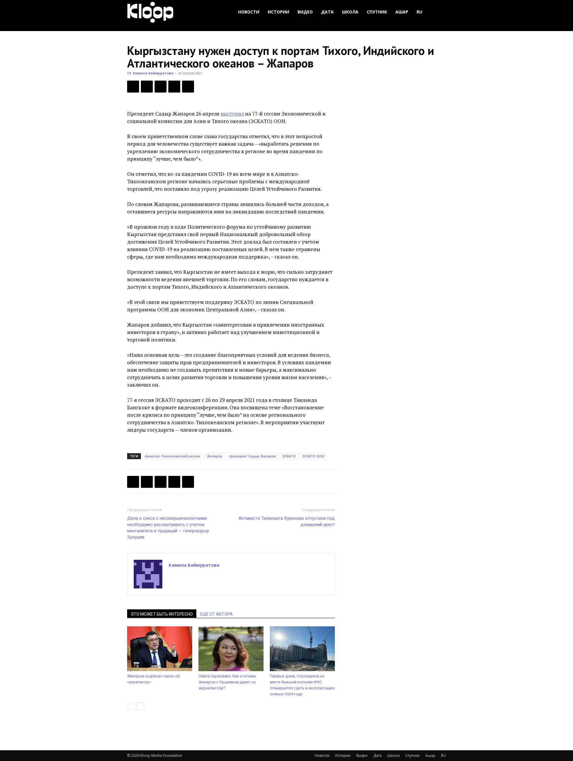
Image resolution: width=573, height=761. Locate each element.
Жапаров (214, 456)
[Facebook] (133, 87)
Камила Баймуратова (153, 73)
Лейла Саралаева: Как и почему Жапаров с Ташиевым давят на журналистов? (227, 682)
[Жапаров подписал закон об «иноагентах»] (159, 648)
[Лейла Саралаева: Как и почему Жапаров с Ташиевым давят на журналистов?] (231, 648)
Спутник (377, 12)
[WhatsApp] (188, 87)
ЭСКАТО (289, 456)
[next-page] (140, 706)
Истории (278, 12)
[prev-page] (131, 706)
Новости (248, 12)
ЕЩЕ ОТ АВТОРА (216, 614)
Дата (327, 12)
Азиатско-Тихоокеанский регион (172, 456)
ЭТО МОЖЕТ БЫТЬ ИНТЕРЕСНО (162, 614)
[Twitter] (147, 87)
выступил (232, 113)
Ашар (401, 12)
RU (419, 12)
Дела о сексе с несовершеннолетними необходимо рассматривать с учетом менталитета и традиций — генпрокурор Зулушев (168, 528)
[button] (439, 12)
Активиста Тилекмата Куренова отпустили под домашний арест (286, 521)
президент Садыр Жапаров (252, 456)
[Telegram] (174, 87)
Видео (305, 12)
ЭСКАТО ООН (313, 456)
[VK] (161, 87)
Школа (350, 12)
